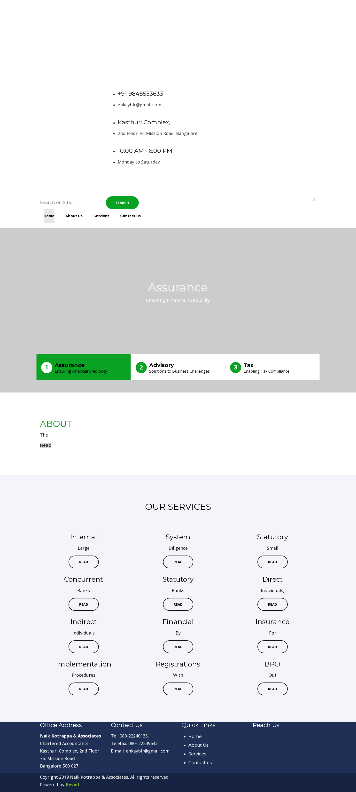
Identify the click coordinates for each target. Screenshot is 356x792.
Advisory (174, 368)
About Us (74, 216)
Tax (262, 368)
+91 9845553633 (140, 93)
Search (122, 202)
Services (101, 216)
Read (45, 445)
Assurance (76, 368)
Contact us (130, 216)
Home (49, 216)
